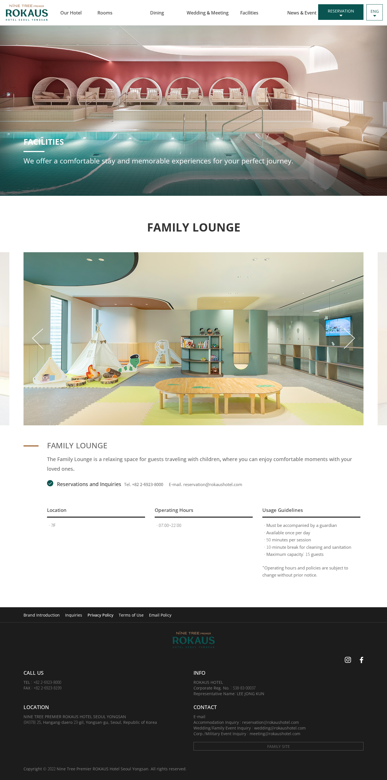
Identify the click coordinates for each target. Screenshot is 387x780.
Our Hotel (71, 12)
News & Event (301, 12)
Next (349, 338)
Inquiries (73, 615)
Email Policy (160, 615)
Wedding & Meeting (208, 12)
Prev (38, 338)
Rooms (104, 12)
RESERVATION (341, 11)
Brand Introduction (42, 615)
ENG (375, 11)
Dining (157, 12)
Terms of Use (131, 615)
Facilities (249, 12)
